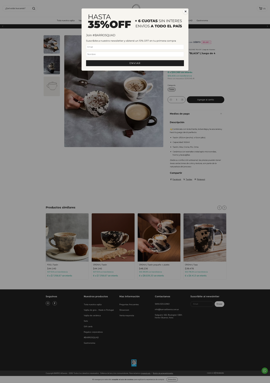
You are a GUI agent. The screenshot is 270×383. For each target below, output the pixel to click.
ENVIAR (135, 63)
